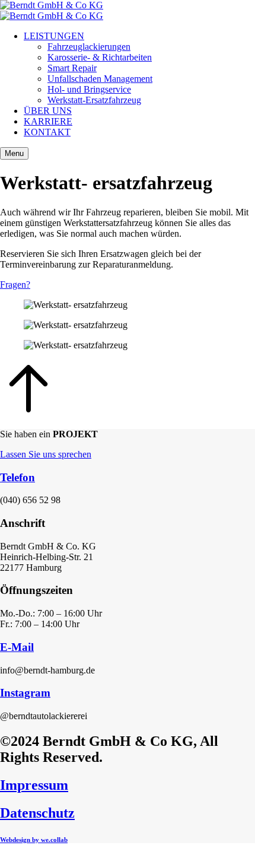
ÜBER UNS (48, 111)
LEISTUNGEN (54, 36)
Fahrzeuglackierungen (88, 47)
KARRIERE (48, 121)
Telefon (17, 477)
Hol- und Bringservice (89, 89)
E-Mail (17, 647)
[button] (127, 284)
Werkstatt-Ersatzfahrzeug (94, 100)
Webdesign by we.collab (34, 839)
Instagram (25, 693)
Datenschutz (37, 813)
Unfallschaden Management (99, 79)
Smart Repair (72, 68)
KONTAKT (47, 132)
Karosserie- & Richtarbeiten (99, 57)
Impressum (34, 785)
